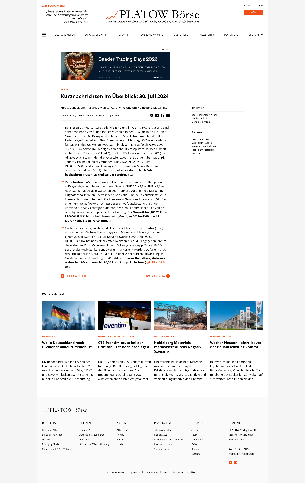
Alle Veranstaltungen (165, 429)
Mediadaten (197, 439)
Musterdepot (181, 34)
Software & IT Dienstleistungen (95, 444)
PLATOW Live (231, 34)
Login (260, 5)
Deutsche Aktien (65, 34)
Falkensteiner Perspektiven (168, 439)
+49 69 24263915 (239, 449)
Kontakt (195, 448)
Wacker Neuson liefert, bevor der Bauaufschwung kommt (235, 344)
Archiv (194, 429)
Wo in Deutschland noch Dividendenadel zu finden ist (67, 344)
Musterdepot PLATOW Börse (57, 448)
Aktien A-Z (122, 429)
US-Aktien (124, 34)
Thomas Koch (84, 115)
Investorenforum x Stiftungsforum (164, 446)
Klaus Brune (98, 115)
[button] (151, 115)
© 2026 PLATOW (115, 472)
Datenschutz (151, 472)
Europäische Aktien (96, 34)
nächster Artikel (155, 275)
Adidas (120, 434)
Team (194, 434)
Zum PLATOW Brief (53, 5)
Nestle (120, 439)
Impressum (134, 472)
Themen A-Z (85, 429)
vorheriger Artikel (76, 275)
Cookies (191, 472)
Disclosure (177, 472)
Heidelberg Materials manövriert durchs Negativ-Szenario (178, 346)
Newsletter (207, 34)
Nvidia (120, 444)
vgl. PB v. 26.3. (156, 262)
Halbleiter (84, 439)
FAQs (194, 444)
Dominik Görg (68, 115)
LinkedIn (235, 462)
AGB (165, 472)
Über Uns (254, 34)
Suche (247, 5)
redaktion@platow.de (241, 454)
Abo (253, 12)
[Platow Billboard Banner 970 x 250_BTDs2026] (115, 66)
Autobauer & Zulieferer (91, 434)
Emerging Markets (152, 34)
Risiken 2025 (160, 434)
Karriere (195, 453)
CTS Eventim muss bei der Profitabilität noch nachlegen (123, 344)
